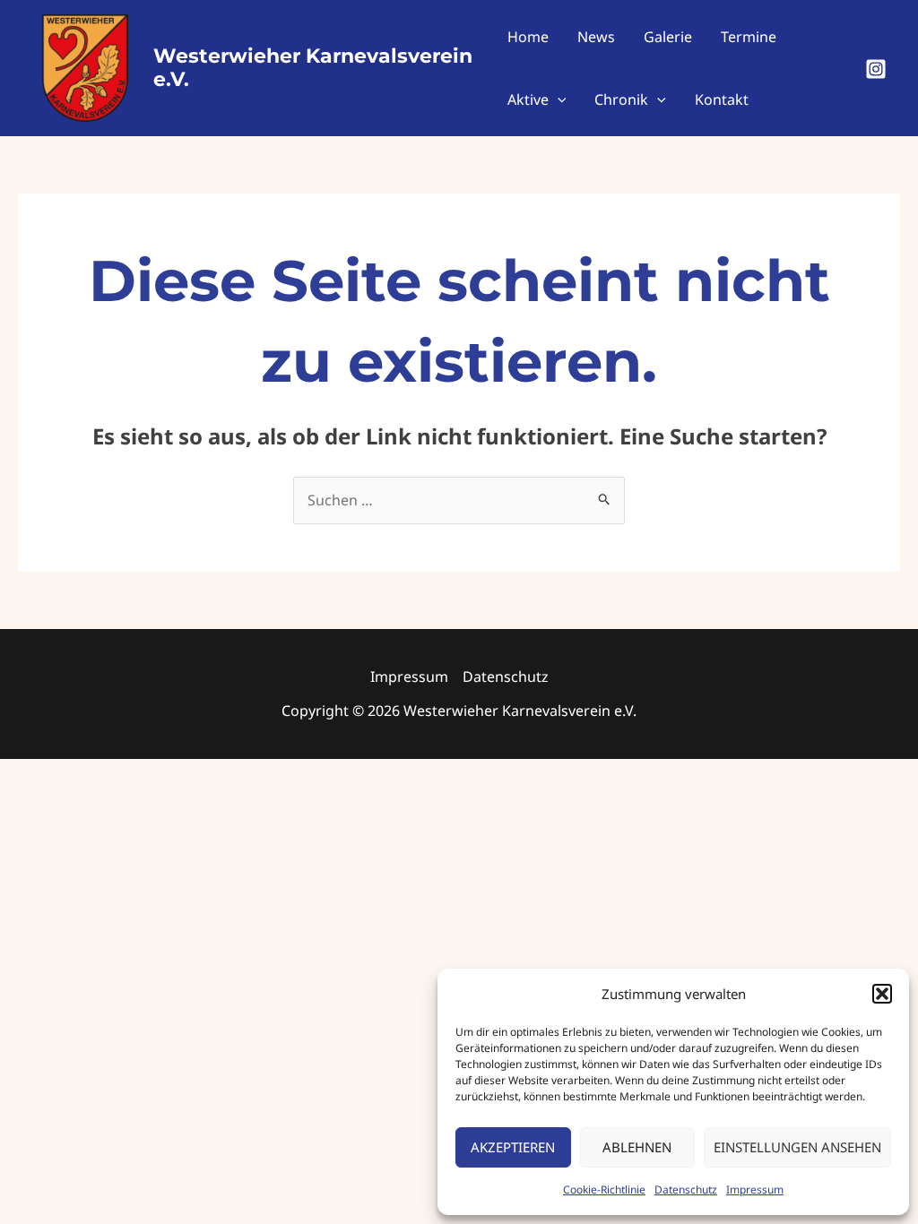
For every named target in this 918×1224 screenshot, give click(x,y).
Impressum (755, 1189)
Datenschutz (685, 1189)
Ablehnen (636, 1147)
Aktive (528, 99)
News (596, 37)
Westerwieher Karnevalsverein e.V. (312, 67)
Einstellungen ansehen (797, 1147)
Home (528, 37)
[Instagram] (876, 69)
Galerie (668, 37)
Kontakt (722, 99)
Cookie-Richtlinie (604, 1189)
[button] (882, 994)
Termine (748, 37)
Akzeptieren (513, 1147)
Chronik (621, 99)
